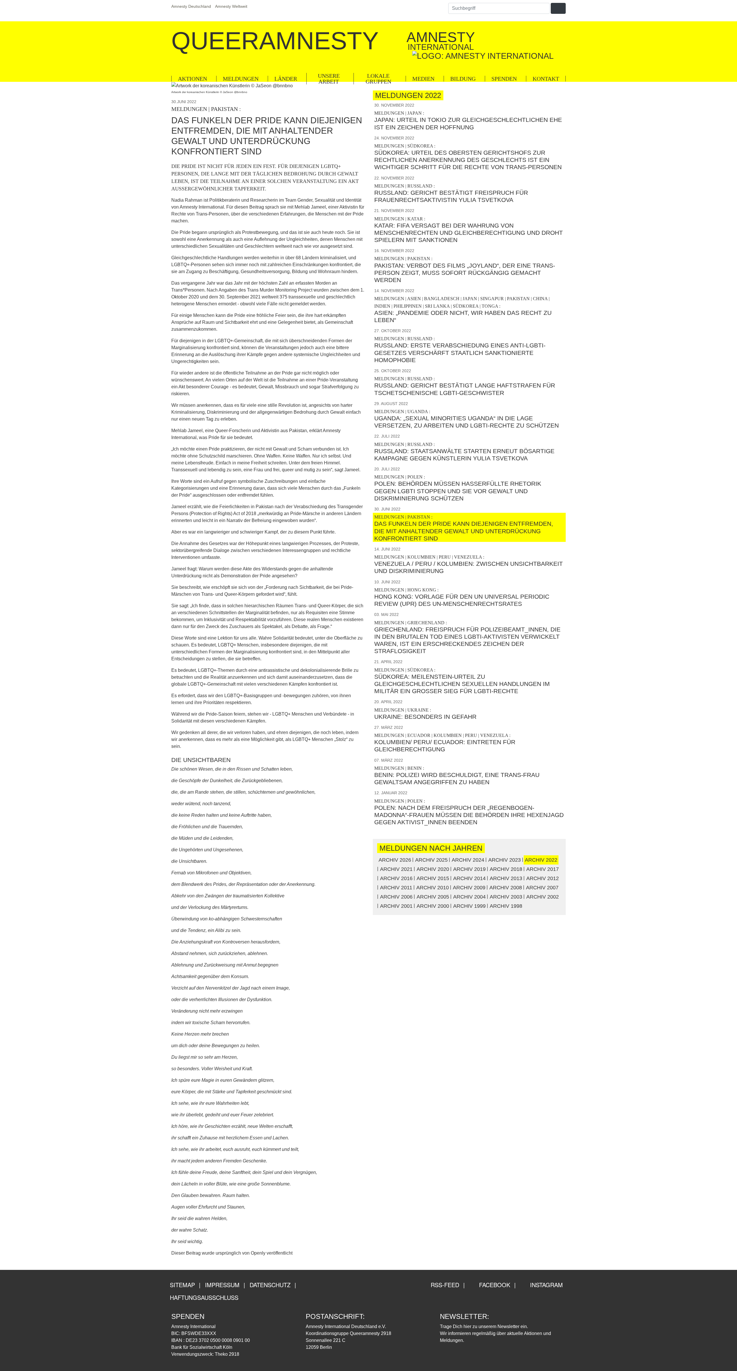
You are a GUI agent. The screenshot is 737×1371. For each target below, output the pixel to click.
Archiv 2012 (542, 878)
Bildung (463, 79)
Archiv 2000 (433, 906)
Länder (285, 79)
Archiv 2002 (542, 897)
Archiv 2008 (505, 887)
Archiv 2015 (433, 878)
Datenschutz (270, 1285)
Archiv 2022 (541, 860)
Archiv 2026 (395, 860)
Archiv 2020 (433, 869)
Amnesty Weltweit (231, 6)
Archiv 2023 (504, 860)
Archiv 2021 (396, 869)
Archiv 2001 (396, 906)
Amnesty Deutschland (191, 6)
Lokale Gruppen (378, 78)
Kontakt (546, 79)
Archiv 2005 (433, 897)
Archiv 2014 (469, 878)
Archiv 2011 (396, 887)
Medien (423, 79)
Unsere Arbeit (329, 78)
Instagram (545, 1285)
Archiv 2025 (431, 860)
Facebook (493, 1285)
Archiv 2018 (506, 869)
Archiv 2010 (432, 887)
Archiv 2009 (469, 887)
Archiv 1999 (469, 906)
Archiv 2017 (542, 869)
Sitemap (182, 1285)
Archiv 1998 (506, 906)
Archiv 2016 (396, 878)
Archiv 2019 (469, 869)
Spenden (504, 79)
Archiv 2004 (469, 897)
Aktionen (192, 79)
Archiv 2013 (506, 878)
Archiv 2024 (468, 860)
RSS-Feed (444, 1285)
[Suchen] (558, 8)
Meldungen (241, 79)
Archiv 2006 (396, 897)
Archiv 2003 (506, 897)
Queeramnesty (275, 40)
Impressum (222, 1285)
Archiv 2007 (542, 887)
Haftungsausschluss (204, 1297)
